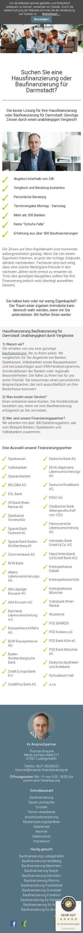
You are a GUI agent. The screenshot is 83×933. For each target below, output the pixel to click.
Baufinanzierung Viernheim (41, 876)
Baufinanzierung (14, 353)
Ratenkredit (41, 827)
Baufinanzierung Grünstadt (41, 890)
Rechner (41, 831)
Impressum (41, 841)
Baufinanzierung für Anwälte (41, 909)
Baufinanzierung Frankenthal (41, 885)
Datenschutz (42, 836)
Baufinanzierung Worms (41, 880)
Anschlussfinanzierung (41, 817)
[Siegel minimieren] (79, 903)
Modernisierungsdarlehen (41, 822)
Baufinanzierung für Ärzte (41, 905)
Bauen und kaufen (42, 802)
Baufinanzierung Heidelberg (41, 861)
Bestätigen (41, 19)
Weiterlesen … (51, 14)
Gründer (41, 807)
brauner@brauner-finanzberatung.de (41, 770)
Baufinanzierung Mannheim (41, 866)
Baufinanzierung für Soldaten (41, 900)
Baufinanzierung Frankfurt (41, 895)
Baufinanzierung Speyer (41, 870)
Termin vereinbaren (41, 812)
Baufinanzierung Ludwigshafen (41, 856)
